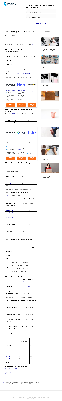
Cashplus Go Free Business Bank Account (21, 138)
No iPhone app (30, 286)
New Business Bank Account (34, 10)
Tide (45, 23)
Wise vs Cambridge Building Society (11, 368)
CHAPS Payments (9, 183)
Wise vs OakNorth (8, 369)
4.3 (23, 281)
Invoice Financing (9, 226)
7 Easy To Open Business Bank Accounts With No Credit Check (49, 86)
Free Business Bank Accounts (34, 14)
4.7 (28, 281)
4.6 (23, 286)
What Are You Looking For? (32, 7)
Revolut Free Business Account (11, 138)
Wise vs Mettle (7, 373)
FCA (4, 382)
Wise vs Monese (8, 372)
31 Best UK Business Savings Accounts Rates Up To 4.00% (49, 122)
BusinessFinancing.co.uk (11, 4)
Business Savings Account (34, 17)
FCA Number (8, 356)
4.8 (23, 291)
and (40, 23)
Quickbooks (21, 148)
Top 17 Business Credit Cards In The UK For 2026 (49, 158)
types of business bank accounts (21, 194)
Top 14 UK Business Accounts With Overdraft (49, 104)
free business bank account (16, 113)
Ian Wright (11, 36)
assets (20, 342)
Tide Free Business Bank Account (32, 138)
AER (14, 92)
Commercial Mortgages (10, 217)
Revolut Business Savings (10, 90)
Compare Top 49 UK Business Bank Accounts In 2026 (49, 50)
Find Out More (10, 104)
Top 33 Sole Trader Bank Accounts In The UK (48, 140)
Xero (18, 148)
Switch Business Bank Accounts (35, 12)
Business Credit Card (9, 210)
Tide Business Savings (21, 90)
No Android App (30, 291)
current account (13, 45)
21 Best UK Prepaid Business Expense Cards (49, 176)
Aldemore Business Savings (31, 90)
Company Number (9, 358)
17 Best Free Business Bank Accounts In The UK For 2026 (49, 68)
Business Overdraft (9, 212)
